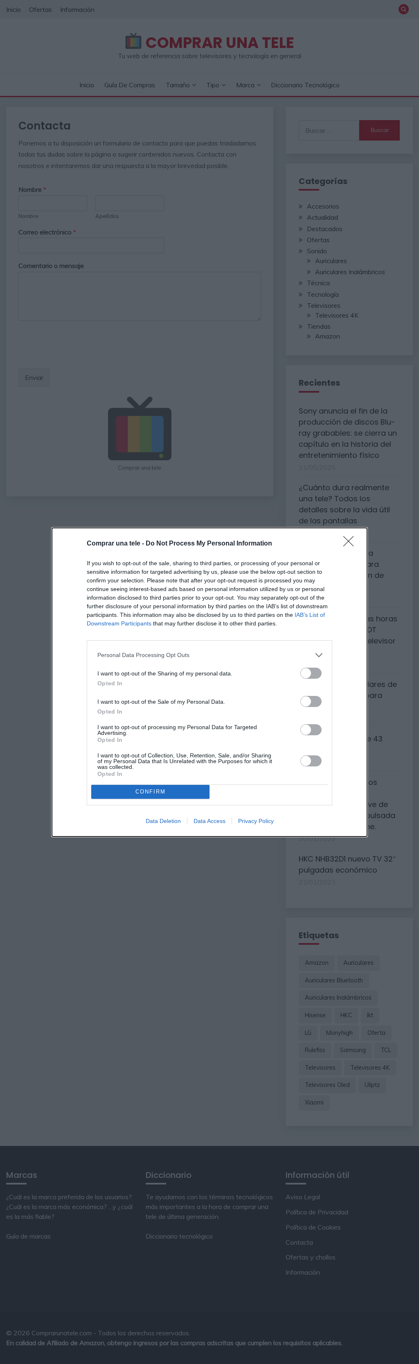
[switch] (311, 673)
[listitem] (209, 655)
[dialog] (209, 682)
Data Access (209, 821)
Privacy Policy (256, 821)
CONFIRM (150, 792)
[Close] (351, 544)
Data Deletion (163, 821)
